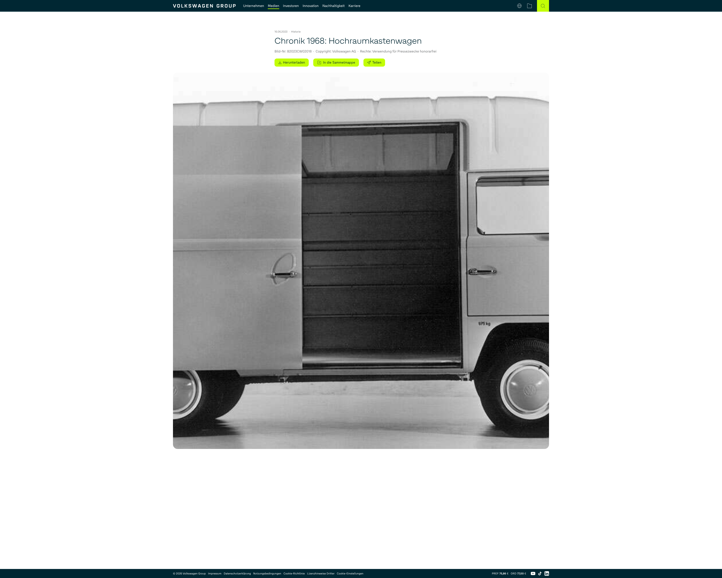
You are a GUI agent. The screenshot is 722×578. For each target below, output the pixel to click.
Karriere (354, 6)
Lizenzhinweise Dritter (320, 573)
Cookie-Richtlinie (294, 573)
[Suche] (543, 6)
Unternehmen (253, 6)
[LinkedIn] (547, 573)
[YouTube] (533, 573)
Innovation (311, 6)
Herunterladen (294, 62)
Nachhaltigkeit (333, 6)
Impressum (214, 573)
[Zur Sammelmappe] (529, 5)
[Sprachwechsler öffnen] (519, 5)
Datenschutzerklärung (237, 573)
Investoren (291, 6)
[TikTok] (540, 573)
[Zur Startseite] (204, 5)
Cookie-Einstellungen (350, 573)
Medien (273, 6)
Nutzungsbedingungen (267, 573)
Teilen (376, 62)
